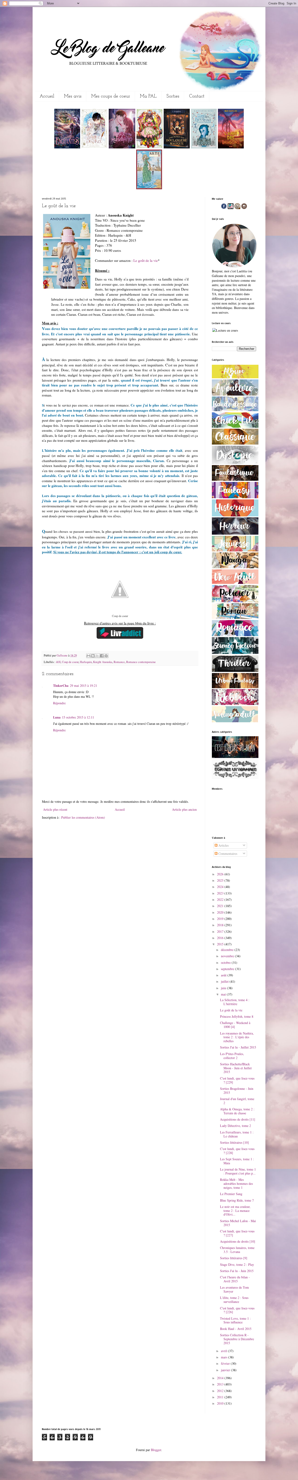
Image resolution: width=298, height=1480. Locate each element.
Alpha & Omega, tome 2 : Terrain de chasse (237, 1111)
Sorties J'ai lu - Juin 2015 (237, 1271)
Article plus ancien (184, 809)
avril (224, 1351)
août (224, 975)
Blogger (156, 1450)
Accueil (47, 96)
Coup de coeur (70, 662)
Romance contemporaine (141, 662)
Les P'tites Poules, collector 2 (232, 1056)
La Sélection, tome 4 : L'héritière (234, 1002)
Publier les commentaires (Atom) (83, 817)
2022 (220, 899)
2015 (220, 944)
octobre (226, 962)
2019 (220, 918)
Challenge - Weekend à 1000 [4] (235, 1025)
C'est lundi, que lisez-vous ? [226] (237, 1310)
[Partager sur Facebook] (101, 655)
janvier (226, 1370)
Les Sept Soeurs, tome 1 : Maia (237, 1161)
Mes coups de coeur (110, 96)
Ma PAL (148, 96)
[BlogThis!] (93, 655)
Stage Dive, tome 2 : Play (237, 1264)
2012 (220, 1391)
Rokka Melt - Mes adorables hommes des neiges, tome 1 (236, 1183)
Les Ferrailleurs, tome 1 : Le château (237, 1134)
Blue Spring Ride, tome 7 (237, 1200)
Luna (57, 717)
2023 (220, 893)
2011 (220, 1397)
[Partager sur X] (97, 655)
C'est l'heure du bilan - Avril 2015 (235, 1279)
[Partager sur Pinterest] (106, 655)
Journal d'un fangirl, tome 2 (237, 1101)
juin (224, 988)
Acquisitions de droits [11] (237, 1119)
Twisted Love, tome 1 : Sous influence (235, 1320)
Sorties (172, 96)
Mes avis (72, 96)
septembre (228, 969)
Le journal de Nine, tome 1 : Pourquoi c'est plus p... (238, 1171)
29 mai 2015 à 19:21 (83, 685)
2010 (220, 1403)
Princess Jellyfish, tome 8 (236, 1016)
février (226, 1363)
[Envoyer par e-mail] (88, 655)
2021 (220, 906)
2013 (220, 1384)
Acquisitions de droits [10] (237, 1241)
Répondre (59, 703)
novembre (228, 956)
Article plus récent (55, 809)
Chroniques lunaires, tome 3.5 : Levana (237, 1249)
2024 (220, 886)
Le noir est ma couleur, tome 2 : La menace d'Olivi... (235, 1210)
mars (224, 1357)
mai (224, 994)
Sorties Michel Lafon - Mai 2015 (238, 1223)
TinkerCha (60, 685)
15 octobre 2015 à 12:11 (78, 717)
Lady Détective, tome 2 (235, 1125)
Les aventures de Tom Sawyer (234, 1289)
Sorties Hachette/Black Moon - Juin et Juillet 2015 (236, 1068)
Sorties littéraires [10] (234, 1142)
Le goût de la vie (145, 260)
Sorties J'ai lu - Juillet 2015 (238, 1047)
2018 (220, 925)
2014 (220, 1378)
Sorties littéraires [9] (233, 1258)
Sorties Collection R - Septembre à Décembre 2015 (237, 1339)
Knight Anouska (102, 662)
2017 (220, 931)
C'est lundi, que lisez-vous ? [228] (237, 1151)
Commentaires (227, 853)
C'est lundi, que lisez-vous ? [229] (237, 1080)
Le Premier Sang (231, 1194)
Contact (196, 96)
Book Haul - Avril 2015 (235, 1328)
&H (58, 662)
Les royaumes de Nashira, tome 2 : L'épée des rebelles (237, 1037)
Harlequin (86, 662)
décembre (227, 949)
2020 (220, 912)
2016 (220, 938)
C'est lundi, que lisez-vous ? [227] (237, 1233)
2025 (220, 880)
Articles (223, 845)
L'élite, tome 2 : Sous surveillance (234, 1299)
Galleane (62, 655)
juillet (225, 981)
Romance (119, 662)
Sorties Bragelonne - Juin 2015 (236, 1090)
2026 (220, 874)
